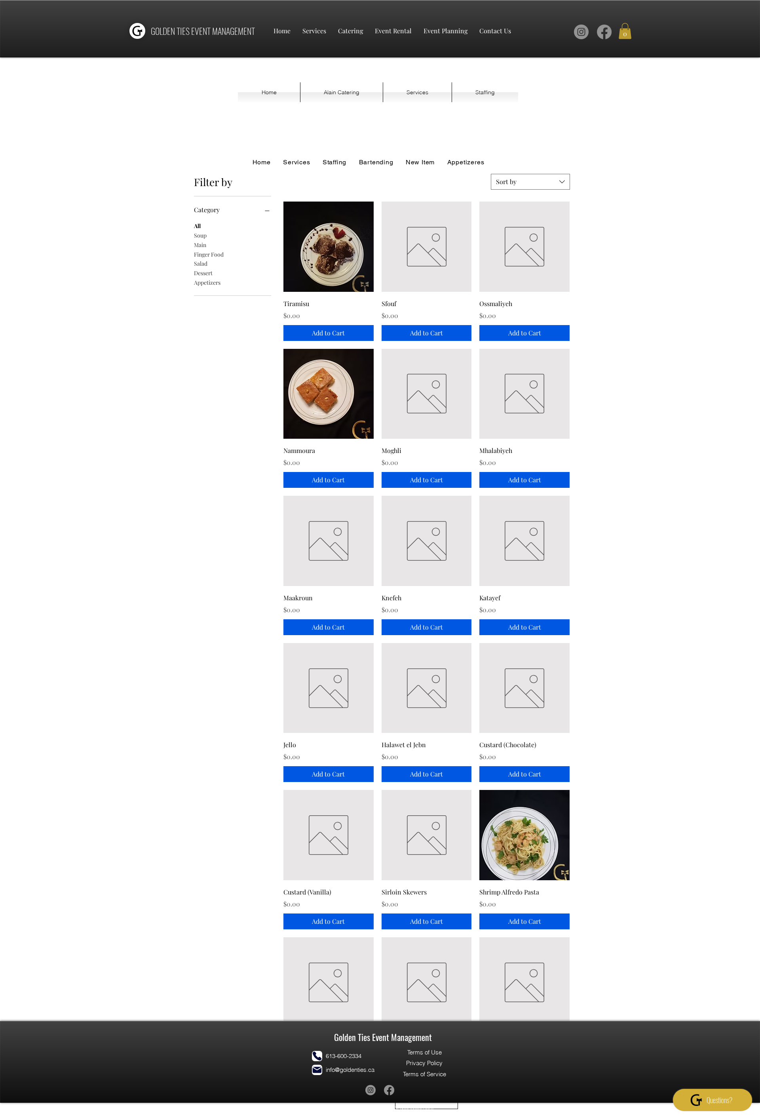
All (197, 226)
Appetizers (207, 282)
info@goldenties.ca (350, 1069)
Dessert (203, 273)
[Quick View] (328, 247)
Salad (200, 263)
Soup (200, 235)
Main (200, 245)
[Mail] (317, 1070)
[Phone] (317, 1056)
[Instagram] (581, 32)
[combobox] (530, 182)
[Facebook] (604, 32)
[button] (625, 31)
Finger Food (209, 254)
